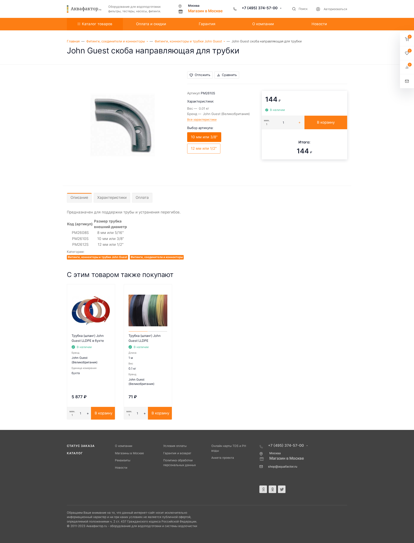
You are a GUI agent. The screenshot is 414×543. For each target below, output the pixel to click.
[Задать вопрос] (407, 81)
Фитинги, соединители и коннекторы (157, 257)
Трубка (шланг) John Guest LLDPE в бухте (88, 338)
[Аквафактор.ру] (84, 9)
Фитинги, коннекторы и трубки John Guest (97, 257)
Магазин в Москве (205, 11)
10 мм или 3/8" (204, 137)
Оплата (142, 197)
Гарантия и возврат (177, 453)
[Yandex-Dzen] (263, 489)
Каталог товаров (97, 24)
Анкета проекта (222, 457)
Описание (79, 197)
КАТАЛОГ (75, 453)
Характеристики (112, 197)
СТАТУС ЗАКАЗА (81, 446)
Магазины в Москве (129, 453)
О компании (123, 446)
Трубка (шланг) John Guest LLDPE (145, 338)
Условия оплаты (175, 446)
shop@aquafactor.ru (282, 466)
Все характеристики (201, 119)
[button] (407, 39)
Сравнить (229, 75)
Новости (121, 467)
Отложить (202, 75)
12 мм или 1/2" (204, 148)
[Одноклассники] (272, 489)
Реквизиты (122, 460)
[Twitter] (281, 489)
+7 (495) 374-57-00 (260, 8)
